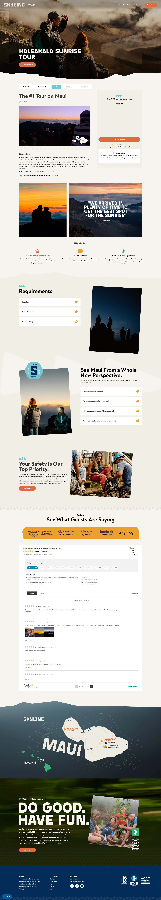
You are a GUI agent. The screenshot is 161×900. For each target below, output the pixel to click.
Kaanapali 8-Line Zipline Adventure (29, 879)
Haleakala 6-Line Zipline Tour (27, 884)
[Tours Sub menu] (119, 4)
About (125, 5)
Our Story (53, 879)
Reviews (68, 87)
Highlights (26, 87)
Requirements (42, 87)
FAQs (56, 87)
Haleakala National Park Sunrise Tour (29, 881)
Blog (51, 889)
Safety (52, 884)
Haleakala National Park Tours (27, 886)
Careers (52, 886)
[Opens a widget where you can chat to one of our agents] (7, 896)
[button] (49, 302)
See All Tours (27, 488)
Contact (136, 5)
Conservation (84, 87)
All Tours (21, 889)
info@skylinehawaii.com (77, 881)
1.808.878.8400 (74, 879)
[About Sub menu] (129, 4)
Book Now (150, 5)
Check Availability (27, 65)
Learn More (54, 175)
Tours (115, 5)
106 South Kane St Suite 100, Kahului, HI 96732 (39, 172)
